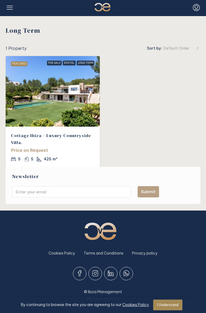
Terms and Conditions (103, 253)
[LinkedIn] (110, 273)
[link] (53, 91)
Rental (69, 63)
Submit (148, 191)
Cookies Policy (62, 253)
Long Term (85, 63)
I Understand (167, 305)
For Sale (54, 63)
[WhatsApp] (126, 273)
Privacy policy (144, 253)
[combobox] (181, 48)
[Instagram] (95, 273)
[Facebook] (79, 273)
